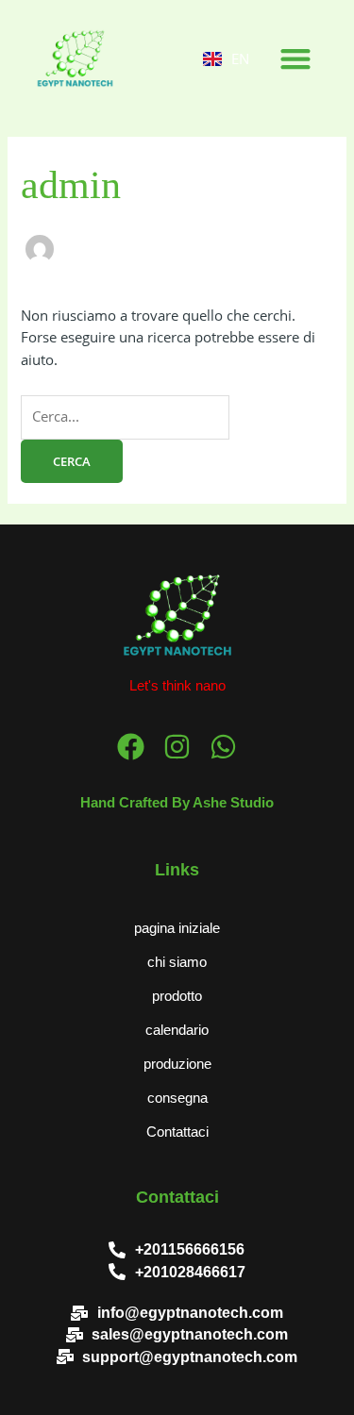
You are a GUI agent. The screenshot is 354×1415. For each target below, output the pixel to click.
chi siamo (177, 962)
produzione (177, 1064)
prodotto (177, 996)
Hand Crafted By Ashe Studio (177, 802)
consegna (177, 1098)
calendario (177, 1030)
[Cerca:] (125, 416)
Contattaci (177, 1132)
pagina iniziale (177, 928)
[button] (295, 58)
